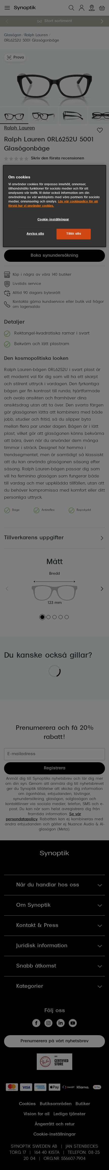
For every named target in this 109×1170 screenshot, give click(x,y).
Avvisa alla (35, 233)
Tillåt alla (73, 233)
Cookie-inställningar (53, 219)
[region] (54, 206)
